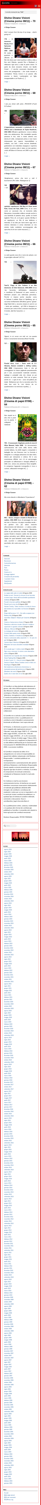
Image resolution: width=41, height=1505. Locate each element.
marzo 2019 (7, 1049)
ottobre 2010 (8, 1275)
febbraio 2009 (8, 1320)
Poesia (6, 570)
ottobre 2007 (8, 1355)
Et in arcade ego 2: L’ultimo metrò (14, 649)
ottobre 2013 (8, 1194)
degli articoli (9, 1495)
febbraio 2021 (8, 997)
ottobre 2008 (8, 1328)
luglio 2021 (7, 986)
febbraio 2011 (8, 1266)
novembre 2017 (8, 1084)
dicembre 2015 (8, 1136)
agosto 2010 (8, 1279)
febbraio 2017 (8, 1105)
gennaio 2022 (8, 972)
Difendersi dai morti (10, 671)
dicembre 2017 (8, 1082)
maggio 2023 (8, 937)
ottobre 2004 (8, 1436)
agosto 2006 (8, 1387)
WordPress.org (8, 1499)
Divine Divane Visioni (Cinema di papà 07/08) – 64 (19, 401)
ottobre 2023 (8, 925)
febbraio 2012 (8, 1239)
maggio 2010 (8, 1286)
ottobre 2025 (8, 872)
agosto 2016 (8, 1118)
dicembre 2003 (8, 1458)
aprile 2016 (7, 1127)
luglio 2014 (7, 1174)
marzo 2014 (7, 1183)
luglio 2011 (7, 1255)
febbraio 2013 (8, 1212)
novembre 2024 (8, 896)
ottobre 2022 (8, 952)
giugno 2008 (7, 1337)
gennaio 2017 (8, 1107)
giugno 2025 (7, 881)
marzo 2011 (7, 1264)
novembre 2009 (8, 1299)
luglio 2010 (7, 1281)
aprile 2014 (7, 1181)
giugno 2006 (7, 1391)
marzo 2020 (7, 1022)
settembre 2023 (9, 928)
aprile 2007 (7, 1369)
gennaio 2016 (8, 1134)
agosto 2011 (7, 1252)
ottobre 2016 (8, 1113)
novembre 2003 (8, 1461)
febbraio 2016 (8, 1131)
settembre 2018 (9, 1062)
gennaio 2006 (8, 1402)
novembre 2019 (8, 1031)
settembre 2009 (9, 1304)
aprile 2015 (7, 1154)
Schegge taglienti (9, 574)
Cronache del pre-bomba (11, 576)
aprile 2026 (7, 858)
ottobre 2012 (8, 1221)
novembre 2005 (8, 1407)
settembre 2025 (9, 874)
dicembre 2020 (8, 1002)
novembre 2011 (8, 1246)
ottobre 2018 (8, 1060)
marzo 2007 (7, 1371)
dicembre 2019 (8, 1028)
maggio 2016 (8, 1125)
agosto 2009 (8, 1306)
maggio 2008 (8, 1340)
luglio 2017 (7, 1093)
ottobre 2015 (8, 1140)
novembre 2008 (8, 1326)
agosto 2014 (8, 1172)
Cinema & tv (23, 24)
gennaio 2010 (8, 1295)
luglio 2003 (7, 1470)
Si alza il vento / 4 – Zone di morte (14, 660)
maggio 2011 (8, 1259)
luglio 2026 (7, 851)
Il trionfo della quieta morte (12, 633)
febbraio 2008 (8, 1346)
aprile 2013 (7, 1208)
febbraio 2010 (8, 1293)
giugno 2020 (7, 1015)
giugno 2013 (7, 1203)
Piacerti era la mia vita (11, 604)
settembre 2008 (9, 1331)
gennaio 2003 (8, 1483)
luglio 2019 (7, 1040)
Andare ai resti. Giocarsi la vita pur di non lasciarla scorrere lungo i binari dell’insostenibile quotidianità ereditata (19, 598)
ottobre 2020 (8, 1006)
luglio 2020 (7, 1013)
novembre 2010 (8, 1272)
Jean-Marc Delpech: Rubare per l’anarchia (17, 618)
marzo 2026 (7, 860)
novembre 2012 (8, 1219)
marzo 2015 (7, 1156)
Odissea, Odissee (9, 629)
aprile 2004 (7, 1449)
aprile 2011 (7, 1261)
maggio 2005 (8, 1420)
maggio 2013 (8, 1205)
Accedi (6, 1493)
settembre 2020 (9, 1008)
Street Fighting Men (10, 658)
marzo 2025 (7, 887)
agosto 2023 (8, 930)
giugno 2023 (7, 934)
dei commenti (10, 1497)
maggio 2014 (8, 1178)
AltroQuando (8, 583)
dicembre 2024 (8, 894)
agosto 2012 (8, 1225)
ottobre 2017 (8, 1087)
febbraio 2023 (8, 943)
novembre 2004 (8, 1434)
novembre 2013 (8, 1192)
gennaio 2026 (8, 865)
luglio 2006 (7, 1389)
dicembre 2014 (8, 1163)
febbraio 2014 (8, 1185)
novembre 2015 (8, 1138)
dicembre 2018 (8, 1055)
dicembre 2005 (8, 1405)
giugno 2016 (7, 1122)
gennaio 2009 (8, 1322)
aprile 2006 (7, 1396)
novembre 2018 (8, 1058)
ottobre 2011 (8, 1248)
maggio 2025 (8, 883)
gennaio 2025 (8, 892)
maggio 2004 (8, 1447)
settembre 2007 (9, 1358)
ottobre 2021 (8, 979)
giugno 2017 (7, 1096)
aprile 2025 (7, 885)
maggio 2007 (8, 1367)
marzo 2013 (7, 1210)
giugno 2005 (7, 1418)
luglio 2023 (7, 932)
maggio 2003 (8, 1474)
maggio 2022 (8, 963)
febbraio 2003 (8, 1481)
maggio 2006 (8, 1393)
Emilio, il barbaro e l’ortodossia (13, 635)
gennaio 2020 (8, 1026)
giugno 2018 (7, 1069)
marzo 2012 (7, 1237)
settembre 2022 (9, 954)
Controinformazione (10, 563)
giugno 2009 (7, 1311)
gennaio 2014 (8, 1187)
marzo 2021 (7, 995)
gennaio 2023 (8, 946)
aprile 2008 (7, 1342)
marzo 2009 (7, 1317)
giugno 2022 (7, 961)
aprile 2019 (7, 1046)
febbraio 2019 (8, 1051)
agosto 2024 (8, 903)
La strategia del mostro (11, 631)
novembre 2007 (8, 1353)
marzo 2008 (7, 1344)
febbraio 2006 (8, 1400)
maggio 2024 (8, 910)
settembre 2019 (9, 1035)
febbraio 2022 (8, 970)
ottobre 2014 (8, 1167)
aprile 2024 (7, 912)
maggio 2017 (8, 1098)
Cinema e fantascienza (13, 622)
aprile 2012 (7, 1234)
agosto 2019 (8, 1037)
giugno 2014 (7, 1176)
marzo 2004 (7, 1452)
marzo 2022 (7, 968)
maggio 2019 (8, 1044)
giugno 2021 (7, 988)
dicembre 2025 (8, 867)
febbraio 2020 (8, 1024)
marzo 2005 (7, 1425)
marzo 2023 (7, 941)
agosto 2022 (8, 957)
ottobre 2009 (8, 1302)
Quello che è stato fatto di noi (13, 673)
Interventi (7, 559)
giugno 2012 (7, 1230)
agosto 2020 (8, 1010)
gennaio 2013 (8, 1214)
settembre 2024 (9, 901)
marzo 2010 (7, 1290)
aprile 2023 (7, 939)
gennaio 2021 (8, 999)
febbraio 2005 (8, 1427)
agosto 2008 (8, 1333)
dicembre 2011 (8, 1243)
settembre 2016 (9, 1116)
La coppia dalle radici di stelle (13, 593)
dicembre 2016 (8, 1109)
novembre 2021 (8, 977)
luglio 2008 (7, 1335)
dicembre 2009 (8, 1297)
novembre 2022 (8, 950)
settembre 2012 (9, 1223)
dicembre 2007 (8, 1351)
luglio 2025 (7, 878)
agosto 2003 (8, 1467)
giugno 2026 (7, 854)
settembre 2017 (9, 1089)
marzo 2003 (7, 1479)
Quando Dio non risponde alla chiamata (16, 656)
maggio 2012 (8, 1232)
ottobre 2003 (8, 1463)
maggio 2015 (8, 1152)
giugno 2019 (7, 1042)
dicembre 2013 (8, 1190)
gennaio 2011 (8, 1268)
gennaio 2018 (8, 1080)
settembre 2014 (9, 1169)
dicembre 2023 (8, 921)
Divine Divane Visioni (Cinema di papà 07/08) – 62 (19, 483)
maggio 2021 (8, 990)
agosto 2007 (8, 1360)
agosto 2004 (8, 1440)
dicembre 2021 (8, 975)
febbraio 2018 (8, 1078)
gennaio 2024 (8, 919)
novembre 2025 (8, 869)
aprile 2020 (7, 1019)
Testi (5, 567)
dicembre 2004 (8, 1431)
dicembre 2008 (8, 1324)
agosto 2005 (8, 1414)
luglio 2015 (7, 1147)
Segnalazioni (8, 581)
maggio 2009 (8, 1313)
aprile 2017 (7, 1100)
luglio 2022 (7, 959)
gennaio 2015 (8, 1161)
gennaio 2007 (8, 1375)
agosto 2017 (8, 1091)
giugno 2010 (7, 1284)
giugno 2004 (7, 1445)
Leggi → (7, 81)
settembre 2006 (9, 1384)
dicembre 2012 (8, 1217)
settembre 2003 (9, 1465)
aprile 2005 (7, 1423)
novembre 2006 (8, 1380)
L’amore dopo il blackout (11, 642)
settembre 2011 (8, 1250)
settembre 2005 (9, 1411)
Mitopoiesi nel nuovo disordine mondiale (16, 644)
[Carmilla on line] (20, 3)
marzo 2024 (7, 914)
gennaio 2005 (8, 1429)
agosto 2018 (8, 1064)
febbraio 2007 (8, 1373)
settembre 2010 (9, 1277)
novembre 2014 (8, 1165)
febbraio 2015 (8, 1158)
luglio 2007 (7, 1362)
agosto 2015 (8, 1145)
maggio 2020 (8, 1017)
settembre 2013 (9, 1196)
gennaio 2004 (8, 1456)
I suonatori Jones (9, 579)
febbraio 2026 (8, 863)
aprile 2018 (7, 1073)
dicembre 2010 (8, 1270)
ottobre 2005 (8, 1409)
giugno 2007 (7, 1364)
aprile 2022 (7, 966)
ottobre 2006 (8, 1382)
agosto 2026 (8, 849)
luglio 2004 (7, 1443)
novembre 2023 (8, 923)
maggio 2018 (8, 1071)
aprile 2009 (7, 1315)
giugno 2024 (7, 907)
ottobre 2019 (8, 1033)
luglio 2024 (7, 905)
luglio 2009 (7, 1308)
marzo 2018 (7, 1075)
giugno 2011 (7, 1257)
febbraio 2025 (8, 890)
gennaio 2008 (8, 1349)
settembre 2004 (9, 1438)
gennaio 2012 (8, 1241)
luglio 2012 (7, 1228)
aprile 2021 (7, 993)
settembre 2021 (9, 981)
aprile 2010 (7, 1288)
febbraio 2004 (8, 1454)
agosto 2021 (8, 984)
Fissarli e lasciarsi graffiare (12, 602)
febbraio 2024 (8, 916)
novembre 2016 (8, 1111)
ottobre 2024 (8, 899)
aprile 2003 (7, 1476)
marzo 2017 (7, 1102)
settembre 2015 (9, 1143)
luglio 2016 (7, 1120)
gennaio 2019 (8, 1053)
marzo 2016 (7, 1129)
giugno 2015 (7, 1149)
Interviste (7, 565)
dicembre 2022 (8, 948)
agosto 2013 (8, 1199)
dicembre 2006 (8, 1378)
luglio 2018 (7, 1066)
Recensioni (7, 561)
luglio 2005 (7, 1416)
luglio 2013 (7, 1201)
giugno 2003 (7, 1472)
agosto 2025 (8, 876)
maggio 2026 (8, 856)
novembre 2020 (8, 1004)
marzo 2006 (7, 1398)
